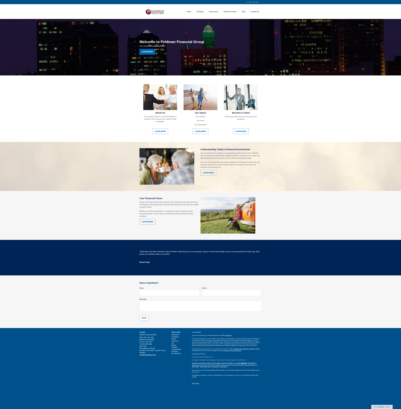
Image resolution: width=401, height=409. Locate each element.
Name (141, 288)
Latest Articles (176, 349)
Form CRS (198, 332)
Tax (173, 343)
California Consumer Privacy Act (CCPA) (244, 349)
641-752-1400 (253, 2)
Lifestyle (174, 347)
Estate (174, 339)
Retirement (175, 335)
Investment (175, 337)
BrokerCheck (228, 335)
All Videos (175, 351)
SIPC (245, 363)
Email (204, 288)
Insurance (175, 341)
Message (143, 299)
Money (174, 345)
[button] (200, 11)
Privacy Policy (195, 383)
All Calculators (176, 353)
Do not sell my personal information (232, 350)
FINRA (242, 363)
